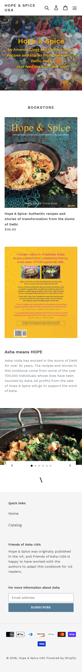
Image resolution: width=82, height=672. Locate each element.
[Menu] (74, 8)
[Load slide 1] (32, 466)
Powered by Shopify (61, 658)
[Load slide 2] (35, 466)
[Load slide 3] (39, 466)
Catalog (15, 525)
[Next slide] (70, 465)
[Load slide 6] (51, 466)
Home (13, 513)
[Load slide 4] (43, 466)
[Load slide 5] (47, 466)
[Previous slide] (11, 465)
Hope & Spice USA (20, 7)
